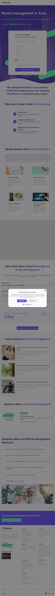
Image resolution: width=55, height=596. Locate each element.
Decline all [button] (33, 300)
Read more (32, 297)
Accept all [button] (22, 300)
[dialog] (27, 298)
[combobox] (45, 290)
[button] (27, 304)
